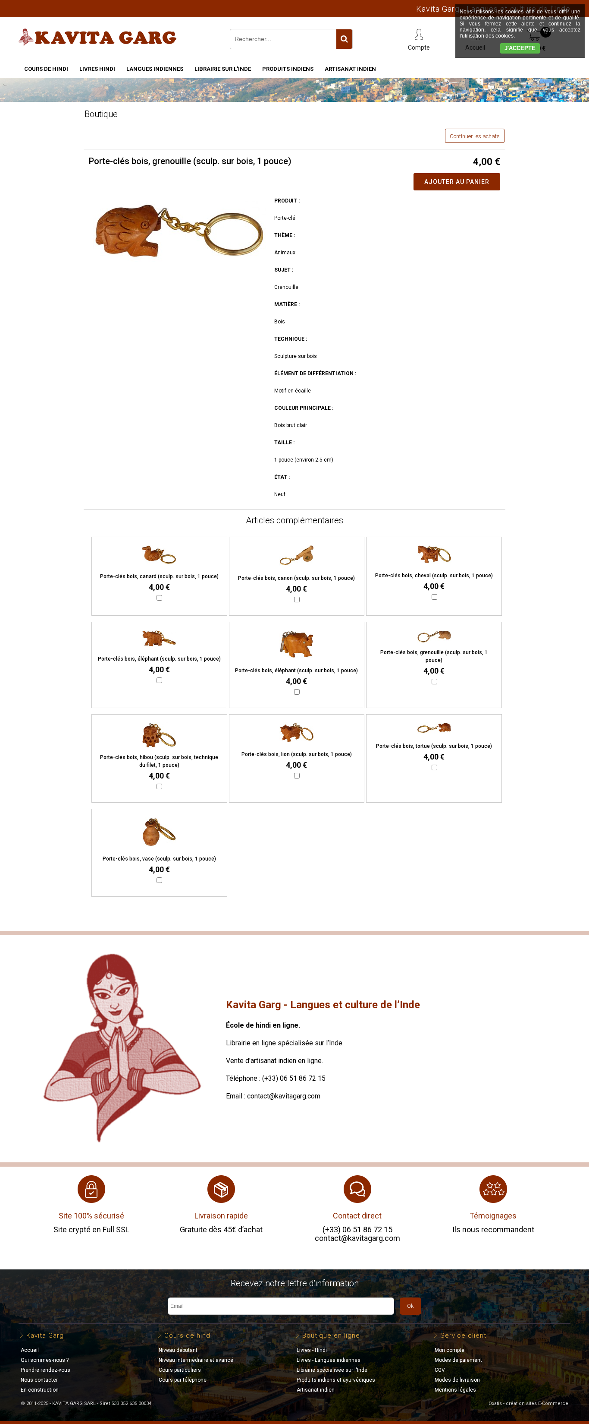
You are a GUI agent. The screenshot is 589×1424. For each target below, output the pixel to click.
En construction (40, 1390)
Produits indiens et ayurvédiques (336, 1380)
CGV (440, 1370)
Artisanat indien (350, 69)
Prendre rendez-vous (45, 1370)
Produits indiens (287, 69)
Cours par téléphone (183, 1380)
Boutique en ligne (331, 1335)
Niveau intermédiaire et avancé (196, 1360)
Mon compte (449, 1350)
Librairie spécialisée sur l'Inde (332, 1370)
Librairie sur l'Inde (222, 69)
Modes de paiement (458, 1360)
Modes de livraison (457, 1380)
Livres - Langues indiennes (328, 1360)
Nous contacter (39, 1380)
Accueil (30, 1350)
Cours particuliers (180, 1370)
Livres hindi (97, 69)
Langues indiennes (154, 69)
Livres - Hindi (312, 1350)
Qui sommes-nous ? (45, 1360)
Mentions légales (455, 1390)
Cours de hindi (46, 69)
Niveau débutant (178, 1350)
